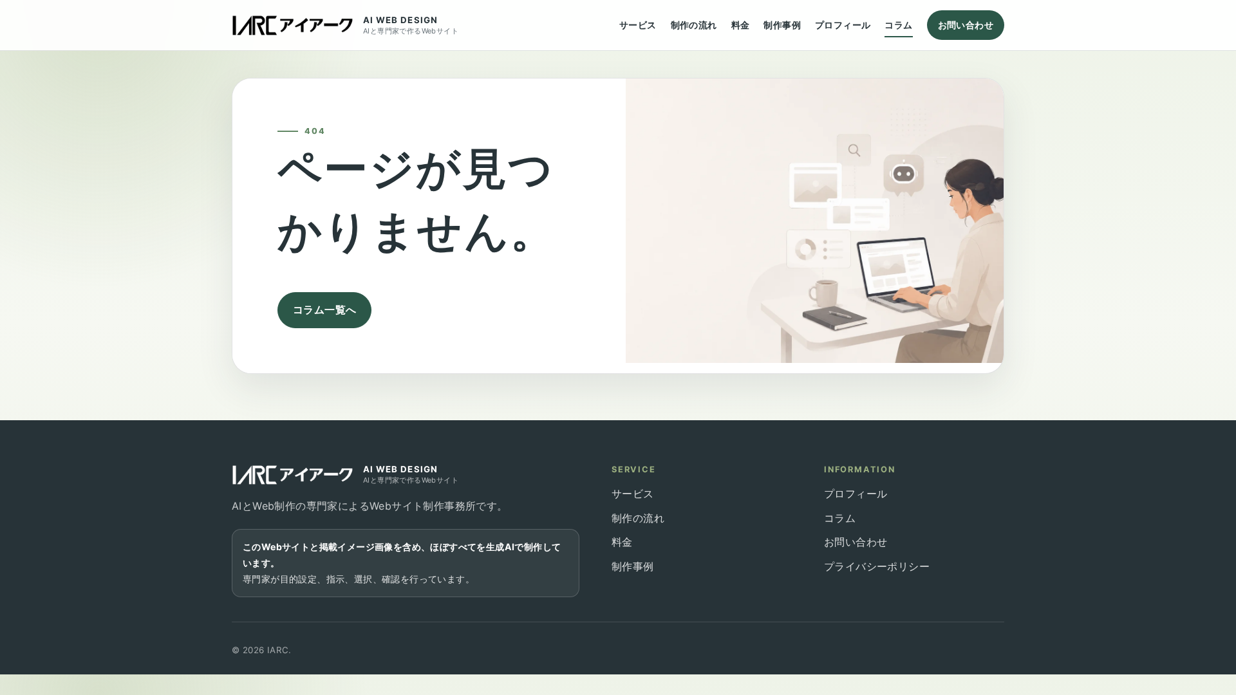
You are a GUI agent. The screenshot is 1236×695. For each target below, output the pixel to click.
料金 (740, 24)
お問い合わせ (965, 24)
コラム (898, 24)
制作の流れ (694, 24)
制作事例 (782, 24)
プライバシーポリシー (877, 566)
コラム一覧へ (324, 309)
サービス (638, 24)
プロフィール (842, 24)
